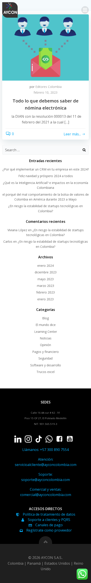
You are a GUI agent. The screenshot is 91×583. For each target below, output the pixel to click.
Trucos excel (45, 372)
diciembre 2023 (46, 272)
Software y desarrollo (45, 365)
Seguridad (45, 358)
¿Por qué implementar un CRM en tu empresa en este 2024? (45, 169)
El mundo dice (46, 325)
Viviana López (17, 230)
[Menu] (85, 10)
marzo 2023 (45, 286)
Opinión (45, 345)
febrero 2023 (45, 292)
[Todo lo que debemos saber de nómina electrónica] (45, 47)
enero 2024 (45, 265)
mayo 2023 (46, 279)
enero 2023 (45, 299)
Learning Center (45, 331)
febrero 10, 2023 (45, 92)
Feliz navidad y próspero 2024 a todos (45, 176)
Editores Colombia (48, 87)
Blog (45, 318)
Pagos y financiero (45, 352)
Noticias (45, 338)
